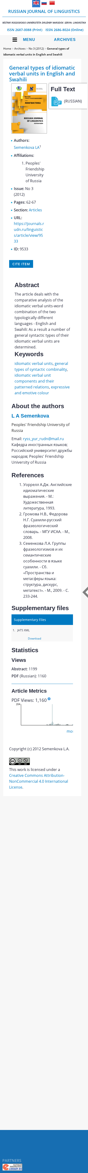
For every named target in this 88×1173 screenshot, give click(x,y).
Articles (35, 210)
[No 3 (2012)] (29, 132)
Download (34, 638)
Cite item (21, 264)
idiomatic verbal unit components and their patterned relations (34, 381)
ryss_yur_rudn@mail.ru (43, 438)
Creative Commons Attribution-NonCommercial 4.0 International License (38, 781)
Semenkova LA (26, 147)
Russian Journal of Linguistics (44, 16)
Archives (65, 40)
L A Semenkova (30, 416)
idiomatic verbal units (34, 363)
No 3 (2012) (36, 49)
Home (7, 49)
